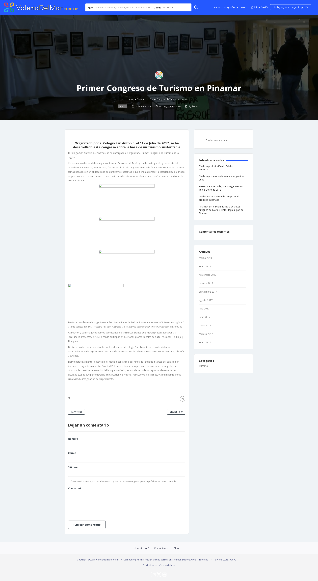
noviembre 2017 (207, 274)
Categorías (229, 7)
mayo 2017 (205, 325)
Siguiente (175, 411)
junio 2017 (204, 317)
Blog (243, 7)
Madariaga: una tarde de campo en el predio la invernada (219, 198)
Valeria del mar (167, 565)
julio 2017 (204, 308)
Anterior (77, 411)
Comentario (75, 488)
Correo (72, 453)
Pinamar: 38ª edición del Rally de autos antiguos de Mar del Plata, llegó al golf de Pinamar (221, 210)
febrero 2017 (206, 333)
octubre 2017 (206, 283)
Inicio (217, 7)
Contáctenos (161, 548)
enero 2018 (205, 266)
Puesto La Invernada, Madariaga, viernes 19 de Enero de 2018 (221, 188)
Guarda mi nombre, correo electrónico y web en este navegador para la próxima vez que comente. (124, 481)
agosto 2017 (205, 300)
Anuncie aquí (141, 548)
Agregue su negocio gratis (292, 7)
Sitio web (73, 467)
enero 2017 (205, 342)
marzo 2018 (205, 257)
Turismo (141, 99)
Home (130, 99)
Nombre (73, 438)
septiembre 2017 (208, 291)
